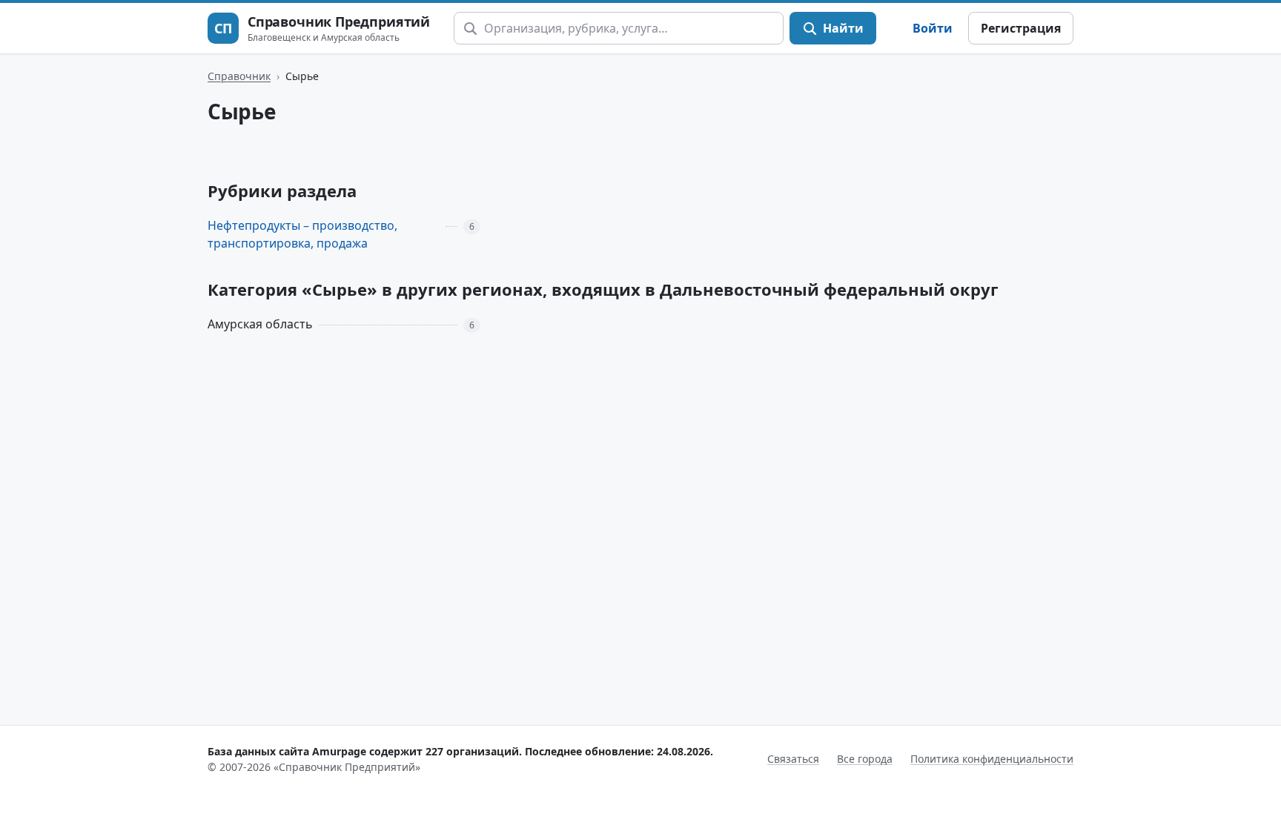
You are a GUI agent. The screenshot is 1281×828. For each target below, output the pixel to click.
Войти (933, 28)
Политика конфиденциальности (991, 759)
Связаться (793, 759)
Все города (865, 759)
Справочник (239, 76)
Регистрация (1021, 28)
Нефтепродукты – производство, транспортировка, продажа (302, 234)
